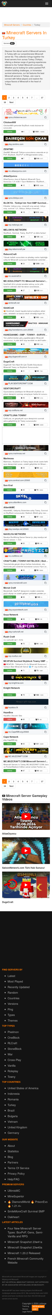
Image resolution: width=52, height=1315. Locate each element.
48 (23, 516)
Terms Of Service (18, 1168)
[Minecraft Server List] (4, 3)
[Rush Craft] (26, 626)
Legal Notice (27, 1311)
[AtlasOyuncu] (26, 165)
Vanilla (12, 1065)
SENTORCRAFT (12, 388)
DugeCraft (8, 361)
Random (13, 992)
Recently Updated (19, 987)
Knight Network (11, 687)
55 (23, 570)
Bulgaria (13, 1116)
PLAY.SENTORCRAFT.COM (20, 383)
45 (23, 490)
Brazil (11, 1110)
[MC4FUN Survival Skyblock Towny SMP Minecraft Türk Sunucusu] (26, 650)
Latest (11, 976)
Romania (13, 1099)
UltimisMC (14, 1191)
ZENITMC (8, 149)
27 (23, 290)
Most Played (15, 981)
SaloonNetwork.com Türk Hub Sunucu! (23, 867)
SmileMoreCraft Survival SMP (26, 1211)
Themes (13, 1020)
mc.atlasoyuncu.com (17, 171)
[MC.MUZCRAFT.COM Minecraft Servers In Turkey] (26, 751)
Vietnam (13, 1122)
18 (23, 212)
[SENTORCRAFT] (26, 378)
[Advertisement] (26, 15)
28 (23, 317)
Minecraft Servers (12, 24)
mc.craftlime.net (15, 555)
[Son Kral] (26, 475)
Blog (10, 1157)
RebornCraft (10, 254)
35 (23, 398)
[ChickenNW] (26, 111)
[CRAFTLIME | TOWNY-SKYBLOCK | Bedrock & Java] (26, 550)
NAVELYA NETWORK (14, 534)
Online (9, 131)
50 (23, 543)
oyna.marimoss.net (16, 453)
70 (23, 643)
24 (23, 263)
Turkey (12, 1105)
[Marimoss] (26, 448)
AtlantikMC (9, 507)
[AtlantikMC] (26, 497)
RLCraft (12, 1043)
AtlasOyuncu (10, 176)
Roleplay (13, 1071)
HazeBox (8, 712)
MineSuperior (16, 1196)
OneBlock (14, 1037)
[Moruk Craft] (26, 577)
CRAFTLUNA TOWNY (14, 415)
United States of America (23, 1088)
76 (23, 695)
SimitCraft (8, 307)
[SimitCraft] (26, 297)
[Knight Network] (26, 677)
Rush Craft (9, 636)
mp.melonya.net (15, 224)
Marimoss (8, 458)
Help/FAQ (13, 1179)
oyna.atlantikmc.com (17, 502)
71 (23, 670)
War (10, 1054)
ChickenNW (9, 122)
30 (23, 344)
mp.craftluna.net (15, 410)
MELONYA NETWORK (15, 229)
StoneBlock (14, 1049)
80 (23, 719)
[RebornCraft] (26, 243)
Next (11, 102)
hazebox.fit (13, 707)
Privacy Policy (16, 1173)
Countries (27, 24)
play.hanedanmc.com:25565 (20, 329)
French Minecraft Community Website (25, 1260)
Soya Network (10, 614)
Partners (13, 1162)
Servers (9, 43)
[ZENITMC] (26, 138)
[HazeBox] (26, 702)
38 (5, 102)
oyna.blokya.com (15, 197)
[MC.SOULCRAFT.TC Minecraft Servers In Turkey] (26, 270)
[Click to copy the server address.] (45, 117)
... (37, 97)
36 (23, 424)
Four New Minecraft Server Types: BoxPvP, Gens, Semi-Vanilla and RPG (25, 1232)
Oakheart (13, 1217)
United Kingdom (17, 1127)
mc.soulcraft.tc (14, 276)
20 (23, 236)
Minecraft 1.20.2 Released (24, 1253)
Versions (13, 1004)
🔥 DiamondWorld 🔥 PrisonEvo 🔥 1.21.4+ (28, 1204)
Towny (11, 1077)
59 (23, 619)
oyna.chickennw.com (17, 117)
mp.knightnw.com (16, 682)
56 (23, 597)
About (11, 1146)
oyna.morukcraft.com (17, 582)
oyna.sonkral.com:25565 (19, 480)
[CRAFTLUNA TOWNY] (26, 405)
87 (23, 770)
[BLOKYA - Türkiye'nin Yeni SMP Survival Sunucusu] (26, 192)
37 (42, 97)
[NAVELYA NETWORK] (26, 523)
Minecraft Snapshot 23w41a (25, 1242)
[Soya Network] (26, 604)
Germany (13, 1133)
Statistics (13, 1151)
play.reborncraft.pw (16, 249)
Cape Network (10, 736)
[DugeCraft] (26, 351)
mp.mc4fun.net (14, 656)
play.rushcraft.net (15, 631)
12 (23, 185)
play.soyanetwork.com (18, 609)
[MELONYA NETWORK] (26, 219)
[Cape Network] (26, 726)
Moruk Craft (9, 587)
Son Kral (8, 485)
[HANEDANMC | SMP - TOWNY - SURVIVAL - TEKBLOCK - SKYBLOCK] (26, 324)
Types (11, 1015)
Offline (9, 719)
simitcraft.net (14, 302)
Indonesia (14, 1094)
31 (23, 371)
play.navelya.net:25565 (18, 529)
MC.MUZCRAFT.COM (18, 756)
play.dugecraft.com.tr (17, 356)
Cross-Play (14, 1060)
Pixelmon (13, 1032)
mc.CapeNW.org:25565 (18, 731)
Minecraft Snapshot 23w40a (25, 1247)
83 (23, 743)
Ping (10, 1009)
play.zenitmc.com (15, 144)
